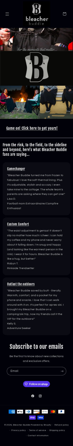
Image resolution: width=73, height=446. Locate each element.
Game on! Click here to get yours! (32, 128)
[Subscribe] (62, 371)
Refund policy (61, 425)
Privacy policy (18, 430)
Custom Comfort (18, 224)
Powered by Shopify (41, 425)
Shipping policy (57, 430)
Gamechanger (16, 169)
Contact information (38, 436)
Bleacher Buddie (21, 425)
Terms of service (37, 430)
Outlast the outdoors (21, 284)
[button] (7, 14)
